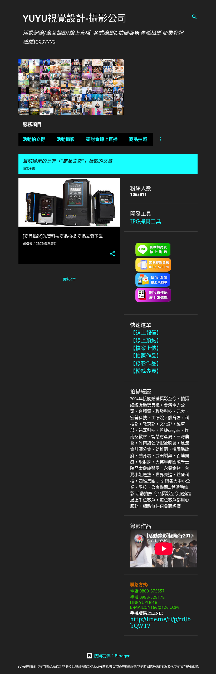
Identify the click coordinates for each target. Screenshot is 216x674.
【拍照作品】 (146, 355)
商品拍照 (138, 139)
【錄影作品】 (146, 363)
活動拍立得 (34, 139)
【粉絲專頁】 (146, 371)
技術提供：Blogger (111, 655)
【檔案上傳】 (146, 348)
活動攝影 (66, 139)
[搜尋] (194, 17)
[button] (112, 254)
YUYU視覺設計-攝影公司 (74, 18)
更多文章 (69, 279)
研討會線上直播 (101, 139)
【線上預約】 (146, 340)
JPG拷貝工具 (145, 221)
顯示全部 (29, 168)
